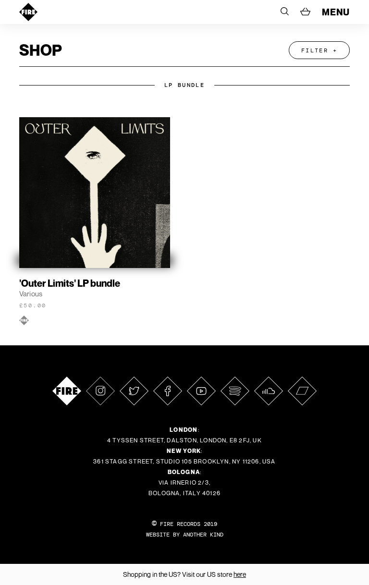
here (240, 574)
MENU (336, 12)
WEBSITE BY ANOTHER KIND (184, 534)
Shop (40, 50)
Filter (314, 50)
